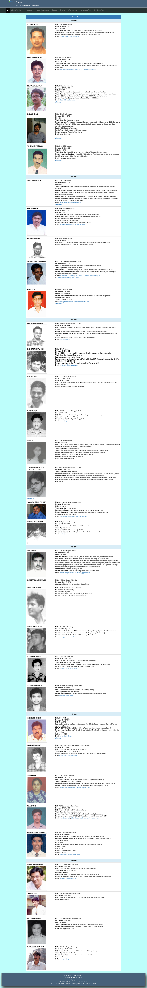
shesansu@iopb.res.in (66, 695)
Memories (58, 102)
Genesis (54, 10)
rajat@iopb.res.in (65, 339)
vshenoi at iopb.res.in (66, 736)
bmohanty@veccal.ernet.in (68, 668)
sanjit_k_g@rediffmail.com (87, 69)
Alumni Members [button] (17, 10)
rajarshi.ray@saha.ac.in (67, 573)
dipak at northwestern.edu (68, 878)
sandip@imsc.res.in (66, 534)
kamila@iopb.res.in (66, 421)
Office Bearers (72, 10)
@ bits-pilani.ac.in (69, 100)
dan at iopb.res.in (65, 818)
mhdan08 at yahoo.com (91, 818)
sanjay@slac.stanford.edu (68, 637)
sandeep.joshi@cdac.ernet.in (69, 365)
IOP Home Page (99, 10)
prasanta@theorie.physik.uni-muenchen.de (73, 516)
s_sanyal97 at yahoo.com (82, 787)
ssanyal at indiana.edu (67, 787)
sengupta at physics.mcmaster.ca (70, 202)
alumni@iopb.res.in (73, 980)
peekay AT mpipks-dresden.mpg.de (89, 275)
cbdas (62, 100)
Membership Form (85, 10)
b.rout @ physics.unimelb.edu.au (69, 36)
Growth (62, 10)
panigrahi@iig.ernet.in (67, 959)
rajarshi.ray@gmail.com (82, 573)
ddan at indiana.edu (77, 818)
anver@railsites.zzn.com (81, 302)
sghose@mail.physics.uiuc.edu (68, 69)
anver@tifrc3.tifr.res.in (66, 302)
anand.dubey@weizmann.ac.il (68, 755)
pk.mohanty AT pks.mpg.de (68, 275)
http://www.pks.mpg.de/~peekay (68, 277)
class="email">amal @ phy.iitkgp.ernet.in (72, 224)
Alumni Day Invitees (43, 10)
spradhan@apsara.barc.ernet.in (70, 854)
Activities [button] (30, 10)
